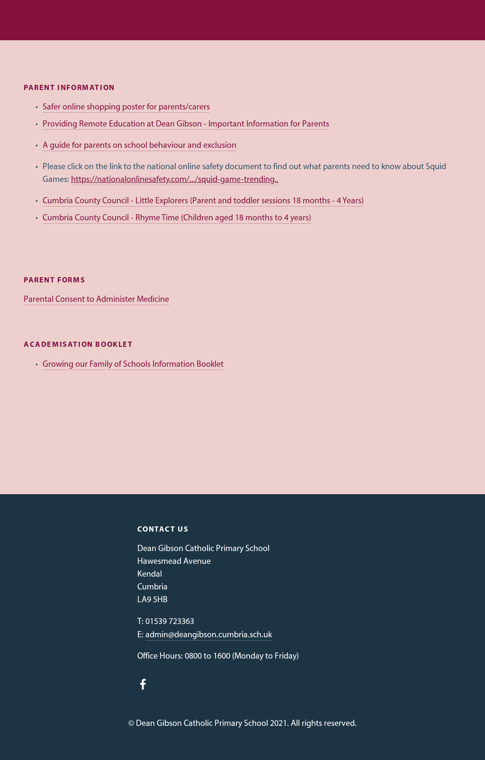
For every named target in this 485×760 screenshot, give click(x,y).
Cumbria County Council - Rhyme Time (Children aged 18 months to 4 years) (177, 217)
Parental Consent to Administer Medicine (96, 299)
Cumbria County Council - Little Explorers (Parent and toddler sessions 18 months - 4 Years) (203, 200)
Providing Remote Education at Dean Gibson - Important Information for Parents (186, 123)
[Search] (29, 20)
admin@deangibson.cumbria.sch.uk (208, 634)
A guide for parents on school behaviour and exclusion (139, 145)
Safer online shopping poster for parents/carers (126, 106)
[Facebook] (143, 684)
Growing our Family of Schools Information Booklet (133, 364)
